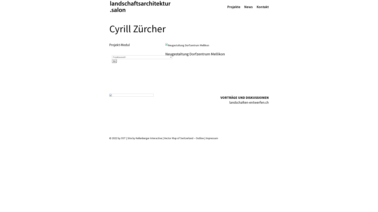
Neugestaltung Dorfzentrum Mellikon (195, 54)
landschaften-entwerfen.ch (249, 102)
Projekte (233, 7)
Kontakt (263, 7)
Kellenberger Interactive (149, 138)
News (248, 7)
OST (123, 138)
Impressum (212, 138)
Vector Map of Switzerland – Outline (184, 138)
